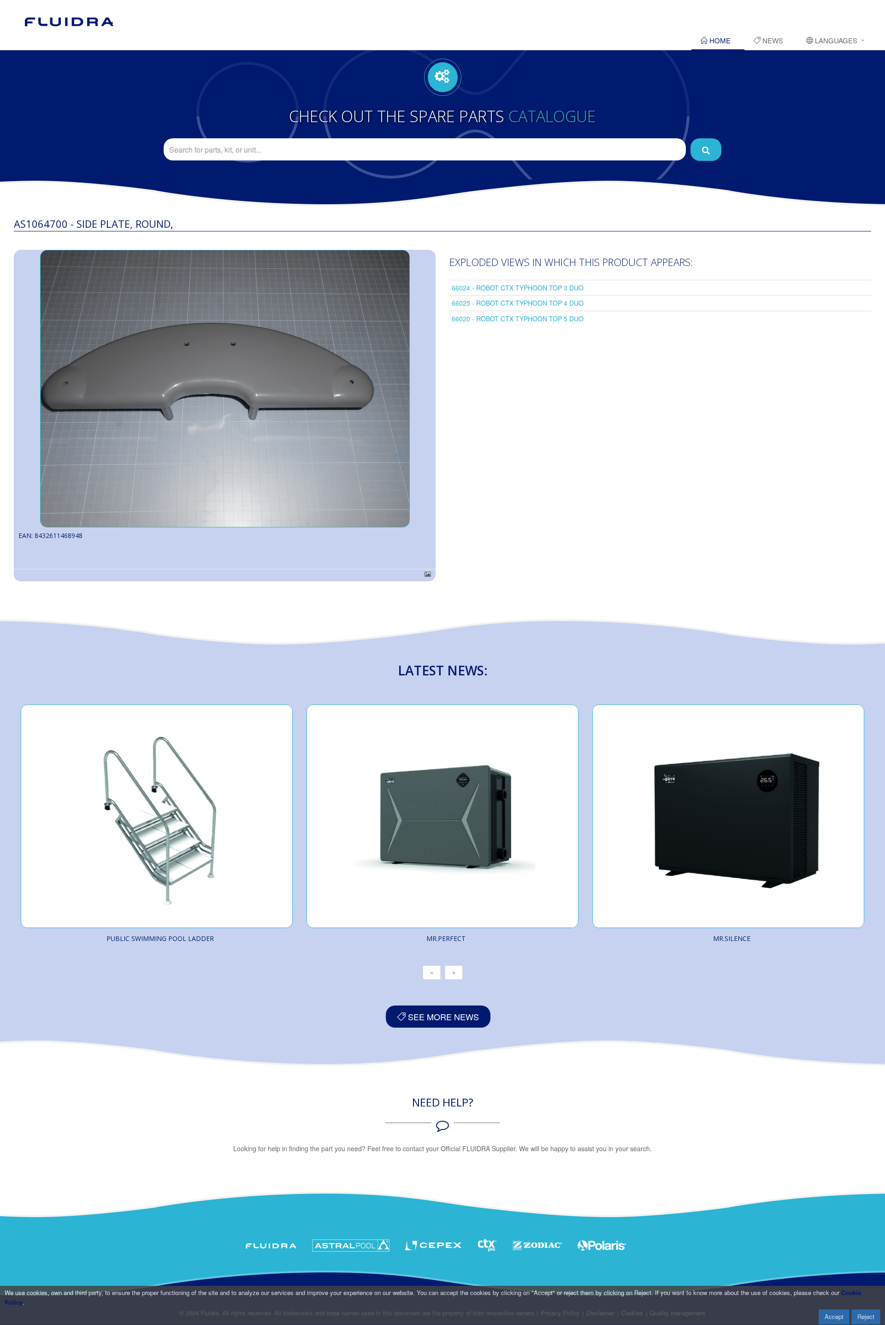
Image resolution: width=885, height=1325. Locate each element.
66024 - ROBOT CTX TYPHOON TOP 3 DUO (518, 287)
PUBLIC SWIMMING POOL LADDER (160, 938)
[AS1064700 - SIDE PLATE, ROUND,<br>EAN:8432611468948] (225, 388)
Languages (835, 40)
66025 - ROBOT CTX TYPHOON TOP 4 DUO (518, 303)
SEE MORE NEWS (442, 1017)
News (772, 40)
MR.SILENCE (731, 938)
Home (719, 40)
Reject (865, 1316)
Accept (834, 1316)
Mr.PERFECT (446, 938)
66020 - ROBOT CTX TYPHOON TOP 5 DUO (518, 318)
